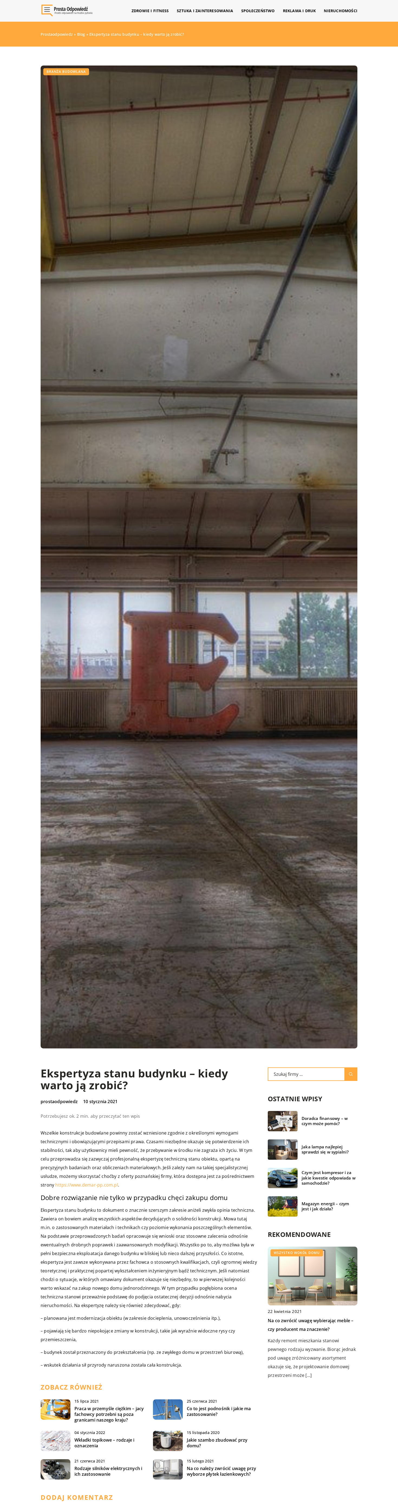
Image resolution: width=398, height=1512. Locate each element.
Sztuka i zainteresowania (205, 10)
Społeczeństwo (258, 10)
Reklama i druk (299, 10)
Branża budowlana (66, 71)
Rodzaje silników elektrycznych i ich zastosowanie (108, 1471)
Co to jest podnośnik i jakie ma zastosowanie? (219, 1411)
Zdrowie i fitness (150, 10)
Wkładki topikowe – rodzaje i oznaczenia (104, 1443)
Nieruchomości (340, 10)
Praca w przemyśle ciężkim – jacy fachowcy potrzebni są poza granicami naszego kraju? (109, 1414)
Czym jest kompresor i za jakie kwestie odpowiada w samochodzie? (328, 1178)
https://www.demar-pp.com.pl (86, 1185)
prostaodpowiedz (59, 1101)
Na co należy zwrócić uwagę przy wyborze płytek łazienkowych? (221, 1471)
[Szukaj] (350, 1074)
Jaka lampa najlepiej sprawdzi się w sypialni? (325, 1149)
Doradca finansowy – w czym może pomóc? (325, 1121)
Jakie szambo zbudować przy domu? (217, 1443)
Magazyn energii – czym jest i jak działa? (325, 1206)
